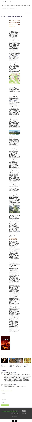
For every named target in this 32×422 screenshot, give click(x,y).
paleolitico (23, 414)
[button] (16, 8)
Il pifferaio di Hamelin (14, 100)
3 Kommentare (19, 368)
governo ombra (24, 413)
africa (26, 411)
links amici (3, 411)
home (22, 411)
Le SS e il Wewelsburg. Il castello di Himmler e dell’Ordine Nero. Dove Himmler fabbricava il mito (19, 365)
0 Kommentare (11, 366)
